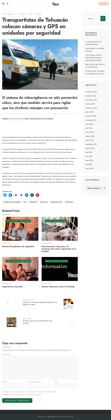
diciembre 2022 (90, 96)
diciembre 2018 (90, 116)
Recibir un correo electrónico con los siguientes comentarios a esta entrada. (30, 392)
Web (56, 382)
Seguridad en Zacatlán (12, 286)
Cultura (9, 221)
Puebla (63, 221)
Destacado (49, 221)
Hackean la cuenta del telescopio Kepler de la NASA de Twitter (40, 302)
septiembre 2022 (91, 108)
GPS (24, 202)
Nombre (5, 382)
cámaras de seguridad (11, 202)
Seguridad (33, 202)
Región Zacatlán (25, 221)
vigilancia (69, 202)
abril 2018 (88, 128)
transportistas (56, 202)
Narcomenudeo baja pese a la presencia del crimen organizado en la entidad (59, 249)
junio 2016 (89, 156)
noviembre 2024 (91, 92)
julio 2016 (88, 152)
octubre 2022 (90, 104)
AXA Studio (51, 417)
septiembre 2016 (91, 144)
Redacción (12, 14)
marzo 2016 (89, 168)
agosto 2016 (89, 148)
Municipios (38, 14)
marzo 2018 (89, 132)
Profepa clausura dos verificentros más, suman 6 (38, 321)
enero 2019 (89, 112)
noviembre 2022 (91, 100)
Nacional (64, 261)
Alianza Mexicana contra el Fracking (58, 286)
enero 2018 (89, 140)
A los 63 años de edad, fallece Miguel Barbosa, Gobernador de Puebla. (93, 57)
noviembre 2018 (91, 120)
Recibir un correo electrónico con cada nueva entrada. (23, 395)
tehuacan (43, 202)
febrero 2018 (89, 136)
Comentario (7, 354)
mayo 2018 (89, 124)
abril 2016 (88, 164)
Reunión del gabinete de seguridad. (18, 246)
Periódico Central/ (16, 119)
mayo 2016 (89, 160)
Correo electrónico (35, 382)
